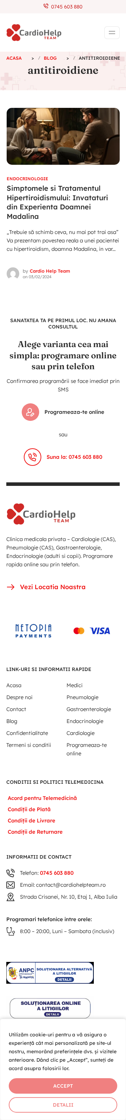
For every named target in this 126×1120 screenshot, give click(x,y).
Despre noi (19, 697)
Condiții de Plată (29, 809)
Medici (74, 685)
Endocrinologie (27, 178)
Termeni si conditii (28, 745)
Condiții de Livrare (31, 820)
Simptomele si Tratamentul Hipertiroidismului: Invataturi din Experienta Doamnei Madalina (57, 202)
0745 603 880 (65, 7)
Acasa (13, 685)
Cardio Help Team (50, 271)
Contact (16, 709)
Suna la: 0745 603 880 (74, 457)
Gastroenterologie (88, 709)
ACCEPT (63, 1086)
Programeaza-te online (74, 412)
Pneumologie (82, 697)
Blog (11, 721)
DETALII (63, 1105)
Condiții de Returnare (35, 831)
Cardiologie (80, 733)
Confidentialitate (27, 733)
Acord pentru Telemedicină (42, 798)
